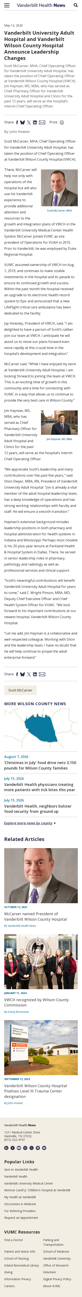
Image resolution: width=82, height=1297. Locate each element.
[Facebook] (13, 1148)
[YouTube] (19, 1148)
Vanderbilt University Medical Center (28, 1183)
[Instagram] (25, 1148)
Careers (9, 1286)
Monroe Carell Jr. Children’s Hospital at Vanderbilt (37, 1190)
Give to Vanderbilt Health (21, 1169)
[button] (6, 5)
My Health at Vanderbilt (20, 1197)
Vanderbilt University (57, 1258)
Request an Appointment (21, 1218)
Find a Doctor (13, 1240)
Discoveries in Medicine (20, 1204)
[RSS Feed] (6, 1148)
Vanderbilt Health (15, 1176)
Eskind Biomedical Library (21, 1265)
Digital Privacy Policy (57, 1279)
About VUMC (52, 1286)
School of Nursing (16, 1258)
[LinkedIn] (38, 1148)
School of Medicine (56, 1251)
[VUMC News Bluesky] (44, 1148)
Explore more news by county (28, 823)
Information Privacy (17, 1279)
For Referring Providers (20, 1211)
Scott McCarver (20, 690)
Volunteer (49, 1272)
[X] (31, 1148)
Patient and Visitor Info (19, 1251)
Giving (8, 1272)
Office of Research (56, 1265)
